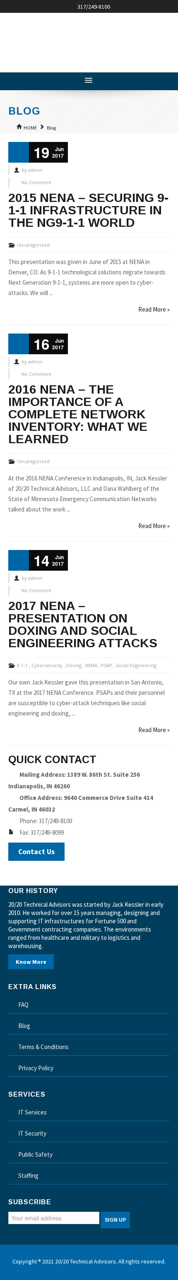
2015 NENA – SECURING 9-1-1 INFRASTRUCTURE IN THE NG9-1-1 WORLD (88, 210)
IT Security (32, 1133)
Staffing (28, 1175)
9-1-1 (22, 665)
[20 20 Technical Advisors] (70, 39)
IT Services (32, 1112)
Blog (51, 128)
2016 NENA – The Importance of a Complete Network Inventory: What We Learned (77, 414)
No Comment (36, 182)
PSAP (106, 665)
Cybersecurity (47, 665)
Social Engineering (136, 665)
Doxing (74, 665)
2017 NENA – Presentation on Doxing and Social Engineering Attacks (82, 624)
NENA (91, 665)
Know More (31, 961)
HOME (30, 128)
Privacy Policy (35, 1068)
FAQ (23, 1005)
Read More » (154, 309)
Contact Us (36, 851)
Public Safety (35, 1154)
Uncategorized (33, 245)
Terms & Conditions (43, 1047)
